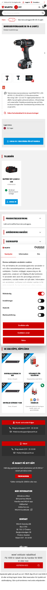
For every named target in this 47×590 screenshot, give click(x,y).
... (10, 20)
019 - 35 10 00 (26, 538)
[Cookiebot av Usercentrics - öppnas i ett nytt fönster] (34, 247)
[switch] (41, 301)
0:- (42, 6)
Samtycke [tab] (8, 254)
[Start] (7, 7)
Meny (20, 7)
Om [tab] (38, 254)
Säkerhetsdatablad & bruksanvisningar (23, 113)
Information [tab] (23, 254)
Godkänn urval (23, 333)
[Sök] (42, 13)
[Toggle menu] (44, 2)
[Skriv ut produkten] (38, 26)
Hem (4, 20)
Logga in (27, 2)
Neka (23, 340)
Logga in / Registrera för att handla (25, 141)
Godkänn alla (23, 325)
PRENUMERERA (23, 476)
